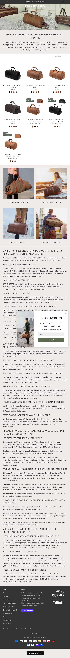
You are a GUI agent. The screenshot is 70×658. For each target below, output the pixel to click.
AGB (4, 617)
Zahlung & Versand (10, 610)
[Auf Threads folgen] (12, 628)
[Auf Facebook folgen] (3, 628)
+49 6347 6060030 (34, 595)
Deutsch (34, 633)
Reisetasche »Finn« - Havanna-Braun (35, 86)
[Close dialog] (66, 312)
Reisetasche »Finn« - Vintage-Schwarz (12, 86)
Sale (4, 593)
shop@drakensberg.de (34, 593)
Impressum (7, 624)
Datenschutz (7, 620)
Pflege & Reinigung (10, 603)
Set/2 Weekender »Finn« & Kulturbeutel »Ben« (35, 120)
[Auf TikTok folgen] (26, 628)
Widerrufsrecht (8, 613)
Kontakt (6, 596)
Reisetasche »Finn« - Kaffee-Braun (13, 120)
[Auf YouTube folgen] (21, 628)
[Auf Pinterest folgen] (17, 628)
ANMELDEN (51, 340)
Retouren (6, 600)
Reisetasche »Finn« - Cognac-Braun (57, 86)
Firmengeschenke (9, 607)
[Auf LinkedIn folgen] (30, 628)
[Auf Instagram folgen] (8, 628)
